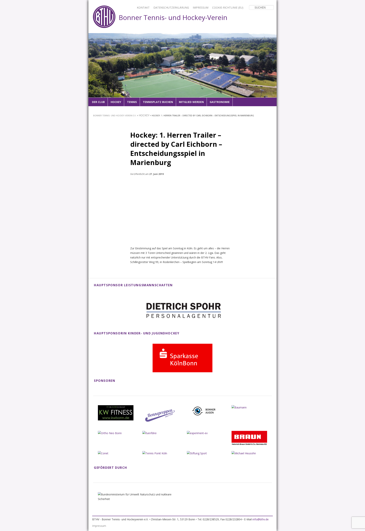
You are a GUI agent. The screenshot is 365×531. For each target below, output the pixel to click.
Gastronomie (220, 102)
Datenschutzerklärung (171, 7)
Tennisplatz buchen (158, 102)
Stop (274, 35)
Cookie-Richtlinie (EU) (227, 7)
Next (271, 70)
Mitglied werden (191, 102)
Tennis (132, 102)
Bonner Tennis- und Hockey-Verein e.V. (114, 115)
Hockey (116, 102)
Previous (93, 70)
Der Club (98, 102)
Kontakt (143, 7)
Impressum (200, 7)
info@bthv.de (260, 519)
